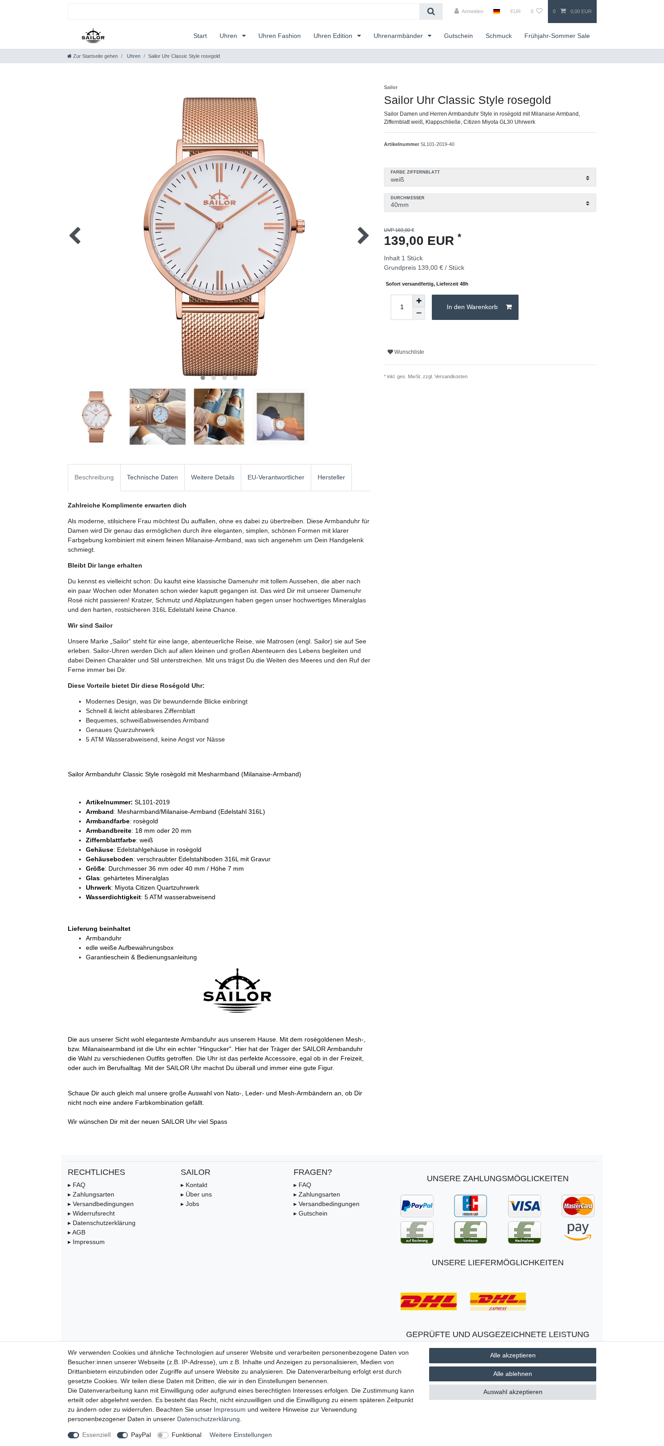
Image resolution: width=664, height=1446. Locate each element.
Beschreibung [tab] (94, 477)
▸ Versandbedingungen (101, 1203)
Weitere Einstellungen (241, 1434)
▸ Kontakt (194, 1184)
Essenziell (96, 1434)
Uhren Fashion (279, 35)
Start (200, 35)
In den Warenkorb (472, 306)
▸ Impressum (86, 1241)
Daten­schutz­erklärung (208, 1419)
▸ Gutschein (310, 1213)
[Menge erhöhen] (418, 301)
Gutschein (458, 35)
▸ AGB (76, 1232)
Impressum (230, 1409)
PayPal (141, 1434)
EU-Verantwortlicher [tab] (276, 477)
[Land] (496, 11)
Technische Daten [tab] (152, 477)
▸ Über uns (196, 1194)
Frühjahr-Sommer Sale (557, 35)
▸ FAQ (76, 1184)
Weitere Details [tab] (212, 477)
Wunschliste (408, 352)
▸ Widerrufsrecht (91, 1213)
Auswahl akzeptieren (512, 1391)
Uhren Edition (333, 35)
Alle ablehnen (512, 1373)
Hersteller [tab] (331, 477)
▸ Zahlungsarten (91, 1194)
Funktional (186, 1434)
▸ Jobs (190, 1203)
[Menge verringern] (418, 313)
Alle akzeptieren (513, 1355)
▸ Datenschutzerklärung (102, 1222)
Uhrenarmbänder (399, 35)
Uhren (229, 35)
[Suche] (431, 11)
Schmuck (499, 35)
